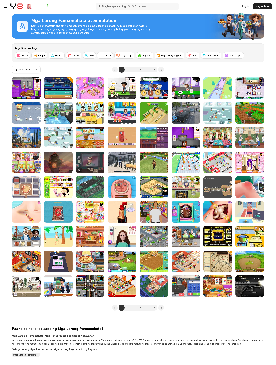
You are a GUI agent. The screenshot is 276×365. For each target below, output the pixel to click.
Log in (245, 6)
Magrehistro (262, 6)
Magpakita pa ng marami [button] (24, 355)
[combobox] (26, 69)
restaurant (35, 343)
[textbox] (26, 69)
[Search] (99, 6)
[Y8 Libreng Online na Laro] (16, 6)
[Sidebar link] (5, 6)
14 (154, 69)
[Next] (161, 69)
